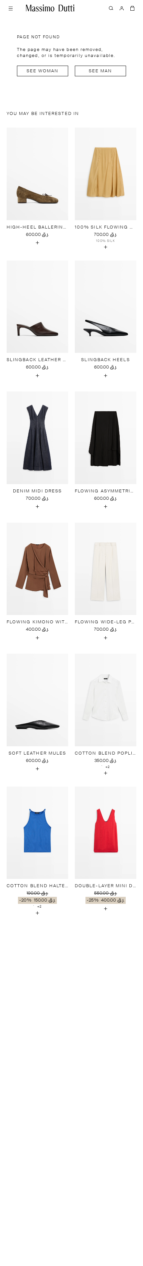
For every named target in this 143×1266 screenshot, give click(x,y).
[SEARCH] (111, 8)
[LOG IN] (122, 8)
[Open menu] (11, 8)
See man (100, 71)
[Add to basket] (38, 243)
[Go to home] (50, 8)
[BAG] (132, 8)
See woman (43, 71)
